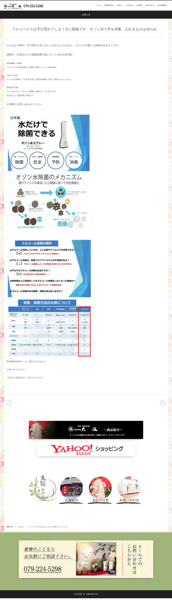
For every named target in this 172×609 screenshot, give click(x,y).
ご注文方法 (129, 5)
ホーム (99, 5)
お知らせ (120, 5)
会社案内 (139, 5)
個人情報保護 (162, 5)
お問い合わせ (150, 5)
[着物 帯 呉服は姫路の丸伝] (24, 5)
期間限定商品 (109, 5)
